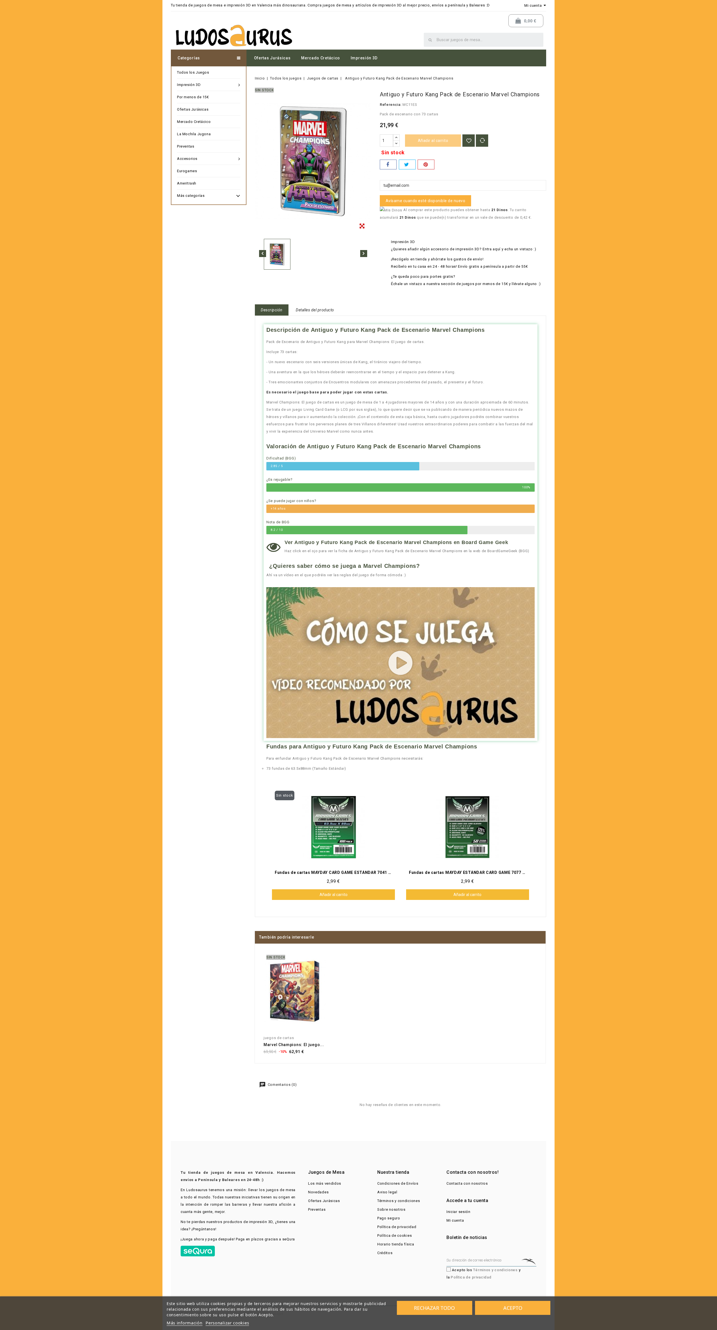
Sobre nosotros (391, 1209)
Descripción (272, 310)
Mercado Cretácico (320, 58)
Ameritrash (186, 183)
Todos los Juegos (193, 72)
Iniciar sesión (458, 1212)
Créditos (385, 1253)
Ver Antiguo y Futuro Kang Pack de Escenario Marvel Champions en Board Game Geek (396, 542)
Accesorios (187, 159)
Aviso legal (387, 1192)
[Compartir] (388, 164)
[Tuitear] (407, 164)
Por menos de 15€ (193, 97)
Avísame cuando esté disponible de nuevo (425, 201)
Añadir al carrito (433, 140)
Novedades (318, 1192)
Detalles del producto (315, 310)
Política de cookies (394, 1235)
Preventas (185, 146)
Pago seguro (388, 1218)
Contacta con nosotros (467, 1183)
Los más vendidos (324, 1183)
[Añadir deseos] (468, 140)
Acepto (512, 1308)
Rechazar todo (434, 1308)
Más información (184, 1323)
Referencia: (391, 104)
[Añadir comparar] (482, 140)
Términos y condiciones (398, 1201)
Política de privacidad (396, 1227)
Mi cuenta (455, 1220)
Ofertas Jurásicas (272, 58)
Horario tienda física (395, 1244)
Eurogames (187, 171)
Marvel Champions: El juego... (294, 1044)
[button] (400, 663)
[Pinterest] (426, 164)
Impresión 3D (364, 58)
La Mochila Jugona (194, 134)
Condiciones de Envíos (397, 1183)
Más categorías (190, 195)
